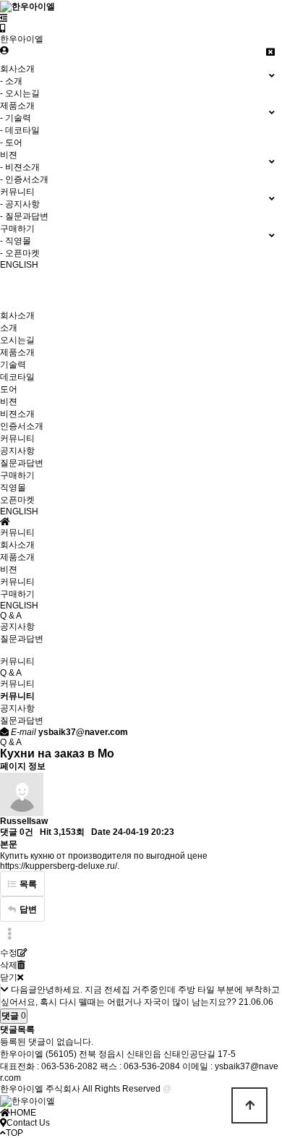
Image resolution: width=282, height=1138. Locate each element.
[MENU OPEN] (4, 18)
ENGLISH (19, 511)
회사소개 (17, 315)
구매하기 (17, 475)
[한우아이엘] (3, 28)
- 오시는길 (20, 93)
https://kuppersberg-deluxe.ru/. (59, 866)
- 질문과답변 (24, 216)
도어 (8, 389)
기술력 (13, 365)
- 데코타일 (20, 130)
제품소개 (17, 352)
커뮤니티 (17, 438)
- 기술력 (15, 118)
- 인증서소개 (24, 179)
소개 (8, 328)
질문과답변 (21, 463)
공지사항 (17, 451)
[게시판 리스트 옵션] (9, 934)
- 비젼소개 (20, 167)
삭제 (8, 965)
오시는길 (17, 340)
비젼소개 (17, 414)
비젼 (8, 401)
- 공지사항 (20, 204)
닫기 (8, 977)
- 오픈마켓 (20, 253)
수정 (8, 953)
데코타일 (17, 377)
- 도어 (11, 142)
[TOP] (249, 1105)
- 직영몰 (15, 241)
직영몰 (13, 488)
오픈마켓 (17, 500)
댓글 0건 (16, 832)
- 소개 (11, 81)
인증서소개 (21, 426)
